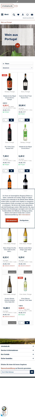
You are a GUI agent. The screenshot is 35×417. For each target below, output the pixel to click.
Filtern (7, 64)
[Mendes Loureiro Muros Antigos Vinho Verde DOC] (25, 233)
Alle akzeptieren (12, 220)
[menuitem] (4, 14)
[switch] (4, 414)
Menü (6, 14)
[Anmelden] (27, 14)
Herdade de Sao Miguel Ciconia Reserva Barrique (9, 97)
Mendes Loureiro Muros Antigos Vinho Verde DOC (25, 249)
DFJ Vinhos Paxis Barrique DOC (9, 147)
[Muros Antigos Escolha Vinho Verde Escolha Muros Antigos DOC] (9, 233)
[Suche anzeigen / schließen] (14, 14)
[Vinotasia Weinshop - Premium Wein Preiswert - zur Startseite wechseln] (9, 8)
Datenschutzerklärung (8, 368)
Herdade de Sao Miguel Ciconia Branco (25, 147)
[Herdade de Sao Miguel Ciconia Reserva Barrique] (9, 81)
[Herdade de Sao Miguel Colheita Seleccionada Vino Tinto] (25, 183)
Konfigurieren (24, 220)
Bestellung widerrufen (28, 18)
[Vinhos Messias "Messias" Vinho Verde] (25, 284)
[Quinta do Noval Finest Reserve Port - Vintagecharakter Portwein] (25, 81)
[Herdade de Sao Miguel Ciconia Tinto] (9, 183)
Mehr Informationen (24, 215)
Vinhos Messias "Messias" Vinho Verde (25, 299)
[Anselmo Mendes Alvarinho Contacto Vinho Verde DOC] (9, 284)
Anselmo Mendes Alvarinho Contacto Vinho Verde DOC (9, 300)
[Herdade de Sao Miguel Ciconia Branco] (25, 132)
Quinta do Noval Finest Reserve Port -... (25, 96)
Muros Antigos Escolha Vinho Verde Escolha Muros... (9, 249)
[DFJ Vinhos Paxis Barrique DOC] (9, 132)
